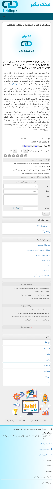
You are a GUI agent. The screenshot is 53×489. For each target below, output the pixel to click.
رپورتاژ (47, 377)
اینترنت (47, 365)
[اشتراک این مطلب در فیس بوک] (22, 156)
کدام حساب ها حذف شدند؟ (42, 166)
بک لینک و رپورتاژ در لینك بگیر (42, 477)
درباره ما (49, 465)
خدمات (47, 371)
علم (36, 146)
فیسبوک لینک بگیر (45, 444)
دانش (48, 354)
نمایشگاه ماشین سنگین (42, 275)
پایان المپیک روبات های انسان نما (40, 309)
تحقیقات (46, 383)
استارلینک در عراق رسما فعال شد (40, 298)
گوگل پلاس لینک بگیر (44, 449)
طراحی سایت (45, 260)
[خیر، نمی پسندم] (15, 151)
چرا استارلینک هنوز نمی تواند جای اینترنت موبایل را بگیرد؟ (33, 313)
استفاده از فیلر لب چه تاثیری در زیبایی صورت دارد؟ (35, 173)
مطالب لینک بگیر (37, 421)
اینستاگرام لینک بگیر (44, 455)
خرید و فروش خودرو (43, 255)
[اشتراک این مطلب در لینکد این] (9, 156)
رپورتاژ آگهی (45, 231)
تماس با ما (48, 471)
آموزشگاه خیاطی (44, 245)
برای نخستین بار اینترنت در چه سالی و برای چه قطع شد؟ (34, 295)
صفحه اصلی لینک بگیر (14, 421)
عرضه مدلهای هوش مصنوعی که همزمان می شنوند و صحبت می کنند (31, 163)
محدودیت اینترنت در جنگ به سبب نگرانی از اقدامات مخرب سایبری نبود (30, 316)
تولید (48, 360)
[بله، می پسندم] (26, 151)
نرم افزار (14, 84)
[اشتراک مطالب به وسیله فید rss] (5, 156)
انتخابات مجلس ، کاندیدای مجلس (38, 250)
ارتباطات (46, 342)
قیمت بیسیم (46, 270)
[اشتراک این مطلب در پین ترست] (13, 156)
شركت (47, 348)
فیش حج (47, 265)
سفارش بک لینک (43, 226)
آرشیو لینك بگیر (46, 482)
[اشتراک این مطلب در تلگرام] (26, 156)
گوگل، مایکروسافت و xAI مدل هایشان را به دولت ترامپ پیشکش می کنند (29, 170)
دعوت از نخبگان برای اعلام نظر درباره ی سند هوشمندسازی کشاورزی (31, 288)
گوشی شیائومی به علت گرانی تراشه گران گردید (37, 320)
